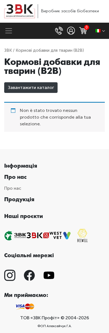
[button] (59, 31)
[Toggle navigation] (8, 31)
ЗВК (8, 50)
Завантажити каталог (31, 87)
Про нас (12, 188)
